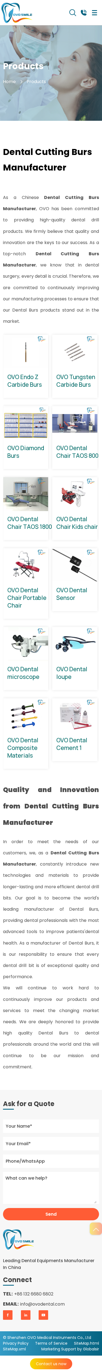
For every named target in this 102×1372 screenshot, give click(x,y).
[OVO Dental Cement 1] (74, 715)
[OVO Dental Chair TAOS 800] (74, 423)
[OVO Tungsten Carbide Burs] (74, 352)
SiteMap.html (86, 1343)
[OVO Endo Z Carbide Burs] (25, 352)
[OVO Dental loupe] (74, 644)
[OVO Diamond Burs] (25, 423)
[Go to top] (96, 1229)
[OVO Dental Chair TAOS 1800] (25, 494)
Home (9, 81)
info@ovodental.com (42, 1304)
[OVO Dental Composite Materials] (25, 715)
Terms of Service (51, 1343)
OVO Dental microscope (23, 673)
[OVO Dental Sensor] (74, 565)
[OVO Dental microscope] (25, 644)
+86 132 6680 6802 (33, 1294)
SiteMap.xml (14, 1349)
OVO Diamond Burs (25, 451)
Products (36, 81)
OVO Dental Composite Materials (22, 747)
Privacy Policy (16, 1343)
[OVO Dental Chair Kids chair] (74, 494)
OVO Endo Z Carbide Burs (24, 380)
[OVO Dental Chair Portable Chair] (25, 565)
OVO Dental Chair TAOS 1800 (29, 522)
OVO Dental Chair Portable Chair (27, 597)
